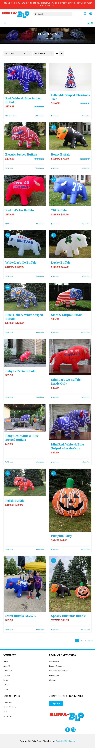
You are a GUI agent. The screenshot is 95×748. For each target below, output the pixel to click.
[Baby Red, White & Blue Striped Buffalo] (25, 418)
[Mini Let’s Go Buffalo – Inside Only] (70, 357)
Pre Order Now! (11, 116)
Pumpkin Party (61, 536)
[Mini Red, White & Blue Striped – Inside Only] (70, 422)
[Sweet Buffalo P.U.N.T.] (25, 584)
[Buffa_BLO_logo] (16, 12)
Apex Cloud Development (65, 741)
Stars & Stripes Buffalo (66, 315)
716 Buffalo (58, 210)
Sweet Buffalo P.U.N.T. (20, 616)
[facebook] (67, 729)
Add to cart (56, 116)
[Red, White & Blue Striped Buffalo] (25, 78)
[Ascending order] (29, 53)
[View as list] (61, 53)
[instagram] (73, 729)
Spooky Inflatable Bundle (68, 616)
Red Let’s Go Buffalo (19, 210)
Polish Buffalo (14, 500)
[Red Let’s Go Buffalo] (25, 190)
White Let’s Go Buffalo (20, 262)
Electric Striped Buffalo (21, 154)
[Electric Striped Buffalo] (25, 136)
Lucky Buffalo (61, 262)
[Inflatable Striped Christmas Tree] (70, 77)
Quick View (40, 116)
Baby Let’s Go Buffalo (20, 371)
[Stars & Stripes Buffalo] (70, 297)
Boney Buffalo (60, 154)
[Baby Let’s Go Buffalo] (25, 353)
